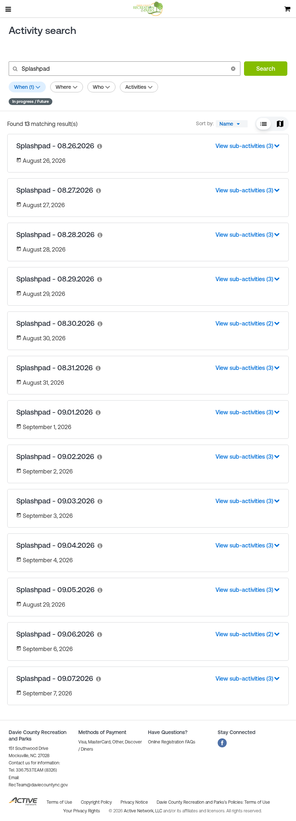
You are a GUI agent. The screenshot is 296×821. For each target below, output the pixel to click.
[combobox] (232, 123)
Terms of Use (257, 802)
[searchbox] (123, 68)
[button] (233, 68)
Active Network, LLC (143, 810)
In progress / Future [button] (30, 101)
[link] (100, 146)
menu (8, 9)
